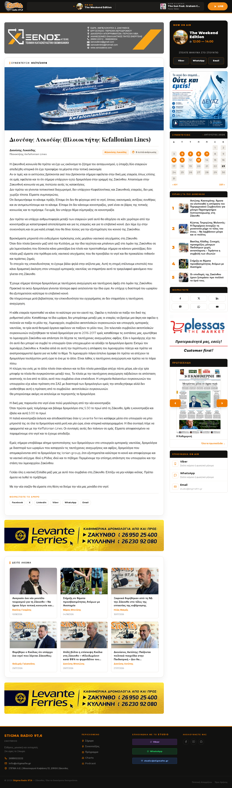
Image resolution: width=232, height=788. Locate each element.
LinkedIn (41, 502)
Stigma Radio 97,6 (23, 780)
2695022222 (16, 758)
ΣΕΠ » (222, 184)
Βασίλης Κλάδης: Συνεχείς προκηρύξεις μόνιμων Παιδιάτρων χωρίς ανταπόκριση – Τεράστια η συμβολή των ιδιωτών (205, 247)
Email (85, 502)
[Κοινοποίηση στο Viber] (180, 306)
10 (174, 159)
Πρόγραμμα (91, 751)
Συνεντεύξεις (92, 746)
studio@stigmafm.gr (156, 761)
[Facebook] (186, 742)
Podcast (90, 763)
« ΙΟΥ (174, 184)
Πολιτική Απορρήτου (202, 782)
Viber (56, 502)
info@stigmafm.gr (20, 763)
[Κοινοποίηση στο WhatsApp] (198, 306)
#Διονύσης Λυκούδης (115, 152)
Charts (89, 757)
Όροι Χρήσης (221, 782)
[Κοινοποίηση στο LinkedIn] (217, 298)
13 (198, 159)
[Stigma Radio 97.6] (13, 6)
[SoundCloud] (201, 742)
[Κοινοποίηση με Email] (217, 306)
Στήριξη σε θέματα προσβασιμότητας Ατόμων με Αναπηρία (207, 263)
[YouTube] (193, 742)
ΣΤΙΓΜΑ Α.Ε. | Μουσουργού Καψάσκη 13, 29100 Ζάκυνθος (38, 768)
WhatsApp (70, 502)
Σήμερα (89, 740)
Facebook (17, 502)
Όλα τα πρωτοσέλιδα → (213, 443)
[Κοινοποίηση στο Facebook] (180, 298)
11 (182, 159)
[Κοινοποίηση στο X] (198, 298)
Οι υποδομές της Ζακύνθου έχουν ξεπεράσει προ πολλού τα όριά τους (207, 277)
